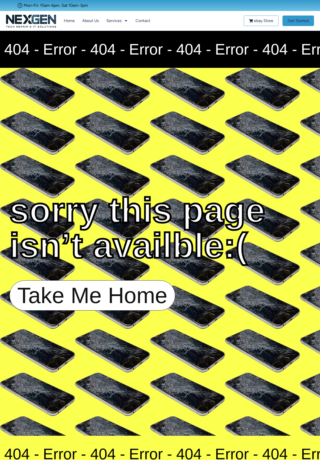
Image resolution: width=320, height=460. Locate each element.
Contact (143, 20)
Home (69, 20)
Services (114, 20)
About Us (90, 20)
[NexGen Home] (31, 21)
